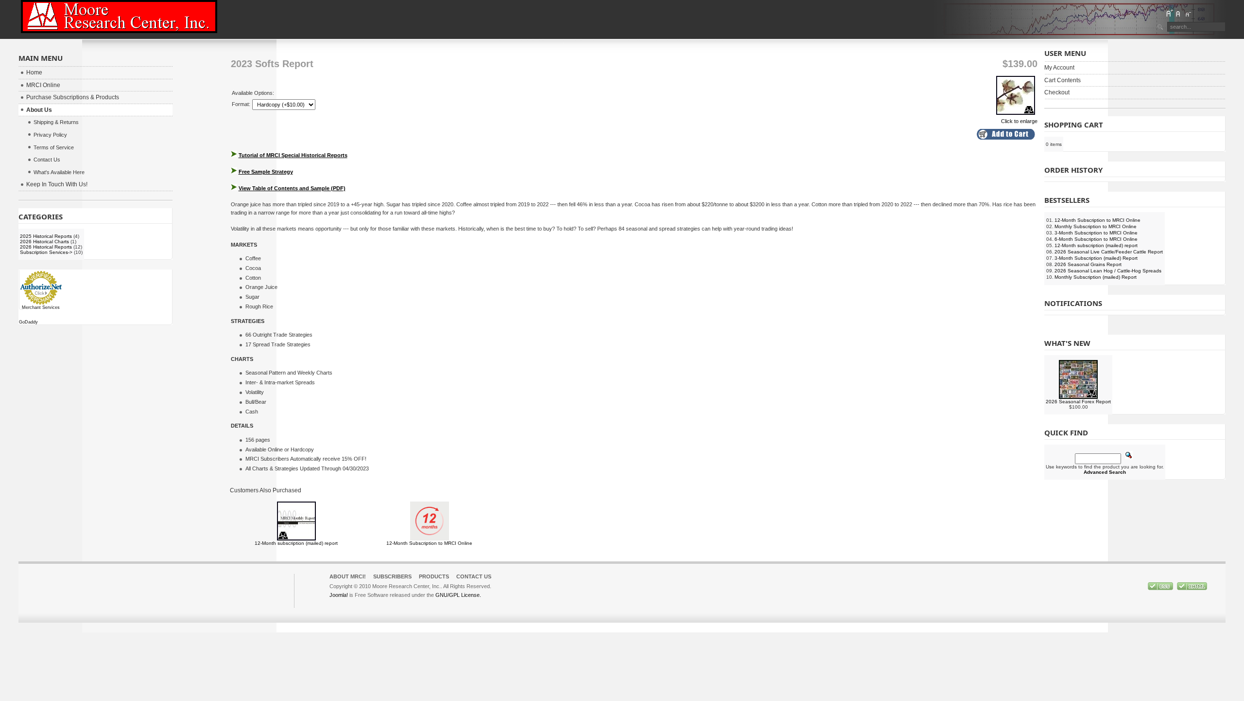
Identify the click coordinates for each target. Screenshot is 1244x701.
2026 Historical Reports (46, 247)
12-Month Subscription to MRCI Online (429, 543)
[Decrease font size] (1188, 13)
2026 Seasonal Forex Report (1078, 401)
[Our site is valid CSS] (1161, 588)
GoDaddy (28, 322)
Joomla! (338, 595)
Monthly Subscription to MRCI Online (1095, 226)
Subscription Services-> (46, 252)
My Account (1059, 67)
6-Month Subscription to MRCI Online (1096, 239)
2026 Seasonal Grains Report (1088, 264)
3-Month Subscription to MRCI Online (1096, 232)
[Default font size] (1178, 13)
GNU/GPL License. (458, 595)
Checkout (1057, 92)
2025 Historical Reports (46, 236)
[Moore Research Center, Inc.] (119, 16)
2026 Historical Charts (44, 241)
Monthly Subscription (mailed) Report (1095, 277)
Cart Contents (1062, 80)
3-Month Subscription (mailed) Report (1096, 258)
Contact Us (473, 576)
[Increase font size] (1169, 13)
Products (434, 576)
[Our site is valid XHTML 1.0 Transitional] (1192, 588)
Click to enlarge (1019, 121)
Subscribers (392, 576)
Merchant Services (41, 307)
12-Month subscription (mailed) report (296, 543)
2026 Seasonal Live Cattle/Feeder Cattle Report (1108, 251)
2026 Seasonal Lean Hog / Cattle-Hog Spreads (1107, 270)
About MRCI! (347, 576)
